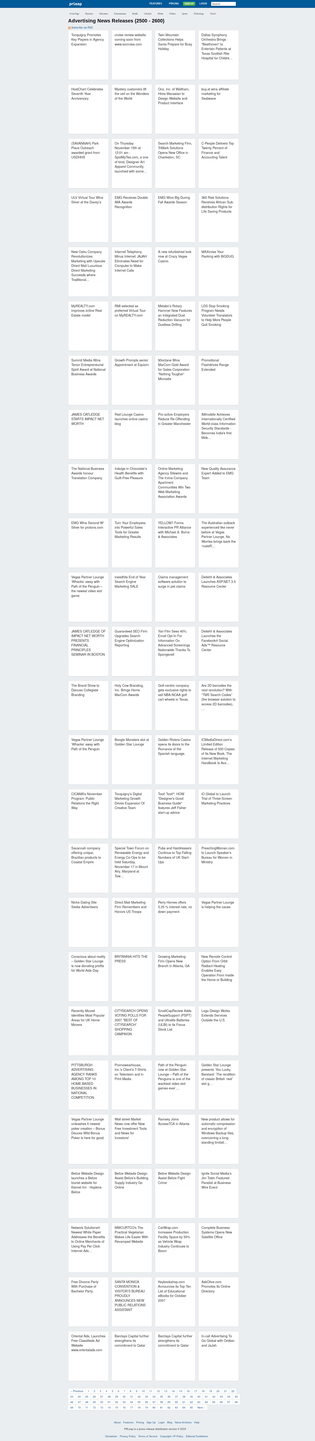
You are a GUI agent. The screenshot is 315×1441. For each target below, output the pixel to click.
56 (146, 1402)
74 (109, 1407)
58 (161, 1402)
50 (101, 1402)
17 (195, 1391)
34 (154, 1396)
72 (94, 1407)
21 (225, 1391)
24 (79, 1396)
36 (169, 1396)
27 (101, 1396)
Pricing (174, 3)
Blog (169, 1422)
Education (103, 13)
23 (71, 1396)
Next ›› (201, 1407)
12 (158, 1391)
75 (116, 1407)
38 (183, 1396)
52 (116, 1402)
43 (221, 1396)
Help (196, 1422)
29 (116, 1396)
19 (210, 1391)
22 (233, 1391)
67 (228, 1402)
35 (161, 1396)
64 (206, 1402)
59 (169, 1402)
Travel (212, 13)
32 (139, 1396)
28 (109, 1396)
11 (150, 1391)
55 (139, 1402)
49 (94, 1402)
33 (146, 1396)
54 (131, 1402)
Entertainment (120, 13)
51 (109, 1402)
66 (221, 1402)
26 (94, 1396)
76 (124, 1407)
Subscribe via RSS (82, 27)
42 (213, 1396)
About (117, 1422)
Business (89, 13)
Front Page (74, 13)
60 (176, 1402)
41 (206, 1396)
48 (86, 1402)
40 (198, 1396)
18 (203, 1391)
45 (236, 1396)
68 (236, 1402)
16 (188, 1391)
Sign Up (189, 4)
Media (160, 13)
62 (191, 1402)
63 (198, 1402)
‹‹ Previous (77, 1391)
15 (180, 1391)
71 (86, 1407)
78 (139, 1407)
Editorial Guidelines (197, 1436)
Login (203, 3)
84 (183, 1407)
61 (183, 1402)
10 (143, 1391)
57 (154, 1402)
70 (79, 1407)
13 (165, 1391)
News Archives (183, 1422)
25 (86, 1396)
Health (135, 13)
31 (131, 1396)
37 (176, 1396)
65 (213, 1402)
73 (101, 1407)
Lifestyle (147, 13)
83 (176, 1407)
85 (191, 1407)
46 (71, 1402)
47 (79, 1402)
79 (146, 1407)
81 (161, 1407)
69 (71, 1407)
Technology (199, 13)
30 (124, 1396)
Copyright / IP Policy (171, 1436)
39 (191, 1396)
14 (173, 1391)
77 (131, 1407)
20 (218, 1391)
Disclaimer (111, 1436)
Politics (172, 13)
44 (228, 1396)
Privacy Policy (128, 1436)
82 (169, 1407)
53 (124, 1402)
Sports (185, 13)
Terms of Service (148, 1436)
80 (154, 1407)
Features (155, 3)
